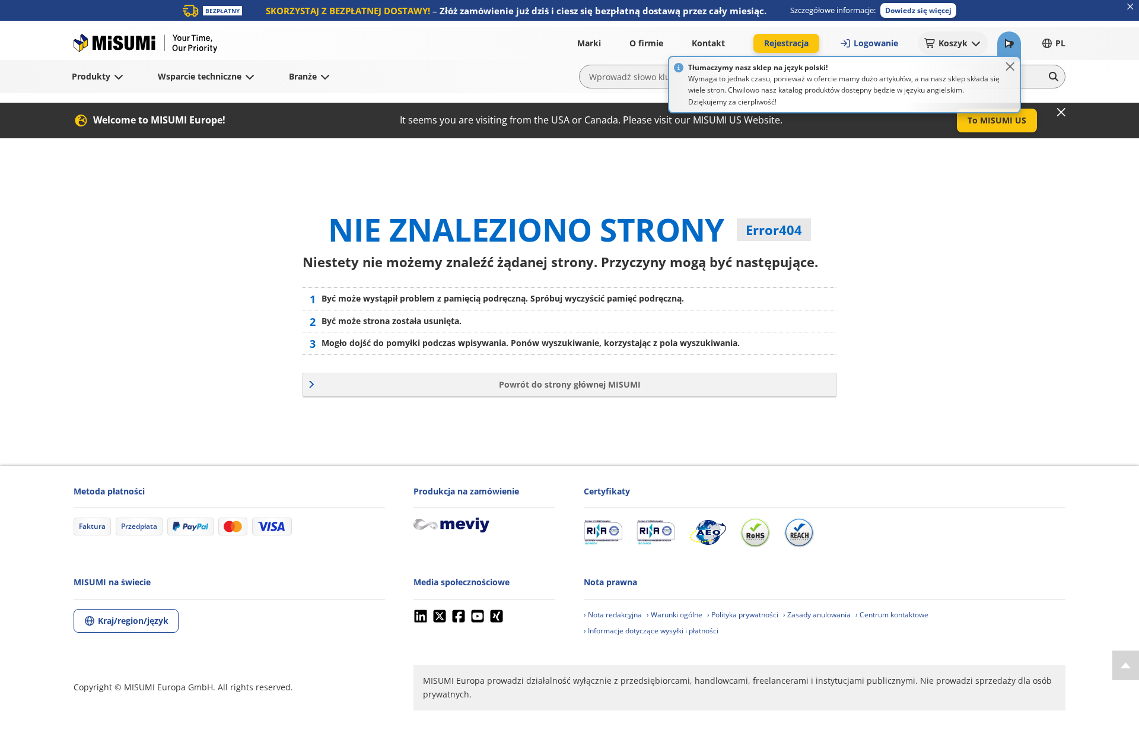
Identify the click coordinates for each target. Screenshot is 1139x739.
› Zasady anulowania (817, 615)
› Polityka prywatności (742, 615)
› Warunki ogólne (674, 615)
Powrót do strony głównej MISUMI (570, 384)
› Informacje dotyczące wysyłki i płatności (651, 631)
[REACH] (799, 532)
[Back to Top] (1125, 665)
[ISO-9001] (603, 532)
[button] (918, 10)
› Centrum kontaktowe (891, 615)
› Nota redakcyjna (613, 615)
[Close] (1010, 66)
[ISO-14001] (656, 532)
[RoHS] (755, 532)
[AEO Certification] (707, 532)
